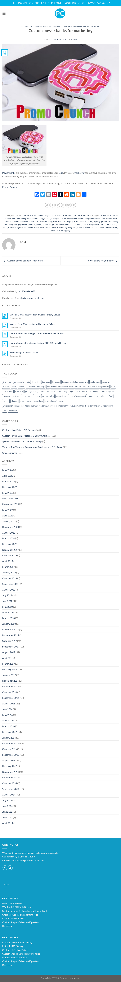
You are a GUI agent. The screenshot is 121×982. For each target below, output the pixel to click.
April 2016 (7, 720)
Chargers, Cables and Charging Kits (20, 914)
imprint (79, 221)
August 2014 (8, 794)
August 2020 (8, 532)
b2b (4, 218)
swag (5, 227)
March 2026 (8, 481)
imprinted (45, 391)
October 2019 (9, 555)
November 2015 (10, 743)
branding (22, 218)
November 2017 (10, 635)
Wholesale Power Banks (14, 957)
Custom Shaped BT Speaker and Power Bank (24, 910)
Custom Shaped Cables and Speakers (20, 922)
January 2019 (9, 572)
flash (113, 386)
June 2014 (7, 805)
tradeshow (38, 401)
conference (95, 382)
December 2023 (10, 504)
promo (37, 396)
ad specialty (19, 382)
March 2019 (8, 566)
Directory (7, 925)
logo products (103, 221)
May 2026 (7, 469)
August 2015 (8, 760)
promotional (61, 396)
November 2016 (10, 686)
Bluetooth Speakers (12, 903)
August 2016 (8, 703)
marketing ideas (11, 224)
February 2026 (9, 487)
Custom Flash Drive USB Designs (36, 26)
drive (14, 386)
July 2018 (7, 595)
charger (56, 218)
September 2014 (10, 789)
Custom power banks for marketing (25, 260)
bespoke (36, 382)
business (56, 382)
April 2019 (7, 561)
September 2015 (10, 754)
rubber (6, 401)
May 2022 (7, 509)
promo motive (58, 224)
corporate (106, 382)
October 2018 (9, 578)
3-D (113, 215)
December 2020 (10, 526)
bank (9, 218)
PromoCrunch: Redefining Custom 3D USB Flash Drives (38, 342)
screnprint (104, 224)
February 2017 (9, 669)
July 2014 (7, 800)
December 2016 (10, 680)
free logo (67, 221)
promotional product (72, 224)
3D (116, 215)
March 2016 (8, 726)
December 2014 (10, 771)
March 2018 (8, 618)
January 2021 (9, 521)
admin (74, 39)
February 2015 (9, 766)
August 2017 (8, 652)
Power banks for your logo (100, 260)
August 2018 (8, 589)
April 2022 (7, 515)
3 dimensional (105, 215)
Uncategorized (9, 452)
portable (31, 224)
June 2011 (7, 817)
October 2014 (9, 783)
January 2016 (9, 737)
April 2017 (7, 657)
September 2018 (10, 583)
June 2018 (7, 601)
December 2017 (10, 629)
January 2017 (9, 675)
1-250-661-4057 (26, 291)
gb (26, 391)
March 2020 (8, 538)
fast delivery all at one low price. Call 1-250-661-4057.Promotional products (78, 386)
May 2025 (7, 492)
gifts (73, 221)
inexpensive (87, 221)
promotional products (91, 224)
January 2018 (9, 623)
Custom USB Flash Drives (15, 950)
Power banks (8, 172)
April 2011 (7, 823)
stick (22, 401)
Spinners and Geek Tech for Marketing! (22, 441)
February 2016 (9, 732)
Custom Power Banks (13, 918)
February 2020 (9, 544)
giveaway (34, 391)
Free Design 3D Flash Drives (24, 352)
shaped (14, 401)
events (31, 221)
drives (21, 386)
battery (15, 218)
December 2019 (10, 549)
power (38, 224)
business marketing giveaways (39, 218)
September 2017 (10, 646)
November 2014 (10, 777)
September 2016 (10, 697)
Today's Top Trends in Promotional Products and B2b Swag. (32, 447)
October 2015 (9, 749)
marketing (79, 172)
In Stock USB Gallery (12, 946)
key (65, 391)
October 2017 (9, 640)
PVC (111, 396)
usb (4, 410)
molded (16, 396)
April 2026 (7, 475)
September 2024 (10, 498)
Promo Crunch (9, 187)
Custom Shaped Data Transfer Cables (21, 953)
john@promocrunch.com (31, 298)
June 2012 (7, 811)
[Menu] (4, 13)
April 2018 (7, 612)
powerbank (46, 224)
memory (6, 396)
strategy (113, 224)
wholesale (13, 410)
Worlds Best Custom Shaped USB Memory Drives (35, 314)
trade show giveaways (17, 227)
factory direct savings (44, 221)
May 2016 (7, 714)
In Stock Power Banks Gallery (17, 942)
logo (61, 172)
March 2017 (8, 663)
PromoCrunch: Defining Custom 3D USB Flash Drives (37, 333)
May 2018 (7, 606)
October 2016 (9, 692)
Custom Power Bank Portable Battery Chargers (76, 26)
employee (23, 221)
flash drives (58, 221)
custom (6, 386)
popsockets (23, 224)
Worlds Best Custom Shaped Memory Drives (32, 324)
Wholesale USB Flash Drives (16, 907)
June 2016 (7, 709)
